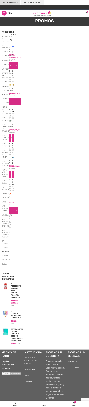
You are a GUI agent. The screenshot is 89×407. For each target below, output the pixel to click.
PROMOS (3, 252)
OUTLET (3, 247)
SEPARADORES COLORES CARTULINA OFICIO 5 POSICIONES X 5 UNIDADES (17, 334)
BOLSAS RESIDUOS (3, 46)
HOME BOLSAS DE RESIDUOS (3, 110)
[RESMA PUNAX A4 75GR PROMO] (10, 194)
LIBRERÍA (3, 193)
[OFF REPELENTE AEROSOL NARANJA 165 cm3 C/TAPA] (13, 121)
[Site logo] (44, 13)
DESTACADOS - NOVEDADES (3, 58)
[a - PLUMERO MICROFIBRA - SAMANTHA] (5, 317)
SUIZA (3, 264)
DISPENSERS (3, 90)
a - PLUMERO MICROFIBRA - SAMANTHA (16, 314)
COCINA (3, 52)
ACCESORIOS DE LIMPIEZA (3, 39)
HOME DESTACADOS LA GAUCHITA (3, 127)
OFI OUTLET (3, 242)
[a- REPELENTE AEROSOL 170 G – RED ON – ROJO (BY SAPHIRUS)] (5, 294)
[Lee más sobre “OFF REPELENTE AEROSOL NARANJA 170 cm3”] (10, 174)
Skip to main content (32, 2)
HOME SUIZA (3, 182)
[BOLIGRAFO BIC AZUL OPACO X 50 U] (10, 85)
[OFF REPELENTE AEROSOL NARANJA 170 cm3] (10, 157)
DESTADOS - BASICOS (3, 84)
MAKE (3, 202)
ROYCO (3, 256)
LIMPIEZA (3, 198)
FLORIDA (3, 103)
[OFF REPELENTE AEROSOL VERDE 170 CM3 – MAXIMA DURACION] (10, 121)
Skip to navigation (10, 2)
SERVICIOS (30, 369)
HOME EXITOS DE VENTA (3, 153)
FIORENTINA (3, 99)
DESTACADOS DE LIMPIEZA (3, 67)
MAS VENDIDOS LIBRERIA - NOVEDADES (3, 210)
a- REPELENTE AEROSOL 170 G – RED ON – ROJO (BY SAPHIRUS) (16, 290)
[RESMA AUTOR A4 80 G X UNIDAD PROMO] (13, 157)
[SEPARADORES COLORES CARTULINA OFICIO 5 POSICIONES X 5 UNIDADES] (5, 336)
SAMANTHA (3, 260)
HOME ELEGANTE (3, 145)
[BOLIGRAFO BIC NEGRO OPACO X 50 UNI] (13, 85)
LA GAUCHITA (3, 188)
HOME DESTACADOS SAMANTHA (3, 137)
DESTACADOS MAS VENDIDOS (3, 75)
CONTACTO (30, 381)
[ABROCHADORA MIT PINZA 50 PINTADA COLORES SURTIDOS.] (13, 46)
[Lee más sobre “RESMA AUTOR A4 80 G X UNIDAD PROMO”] (13, 174)
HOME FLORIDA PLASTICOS (3, 163)
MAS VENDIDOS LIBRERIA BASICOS (3, 222)
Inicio (11, 32)
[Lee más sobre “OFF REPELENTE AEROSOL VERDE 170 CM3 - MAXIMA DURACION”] (10, 138)
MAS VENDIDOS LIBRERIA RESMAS (3, 233)
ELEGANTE (3, 94)
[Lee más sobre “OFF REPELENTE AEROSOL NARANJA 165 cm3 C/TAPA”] (13, 138)
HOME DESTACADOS (3, 119)
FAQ (27, 375)
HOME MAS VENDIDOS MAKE (3, 173)
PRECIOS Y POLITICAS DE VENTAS (30, 360)
